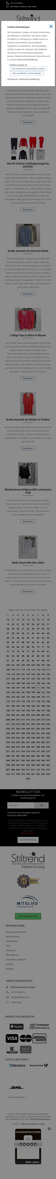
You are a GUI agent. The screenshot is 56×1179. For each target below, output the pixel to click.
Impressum (12, 79)
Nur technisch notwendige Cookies (28, 68)
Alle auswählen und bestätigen (27, 73)
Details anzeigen (17, 65)
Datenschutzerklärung (27, 59)
